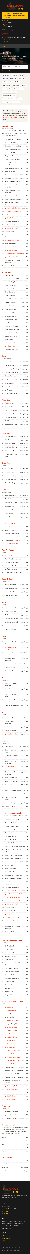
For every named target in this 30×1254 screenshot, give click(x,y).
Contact (4, 1240)
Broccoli (24, 85)
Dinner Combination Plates (9, 92)
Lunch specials (6, 1238)
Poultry (4, 88)
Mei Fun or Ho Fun (14, 82)
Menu (5, 46)
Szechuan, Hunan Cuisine (9, 98)
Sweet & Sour (16, 85)
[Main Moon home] (15, 6)
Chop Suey (21, 78)
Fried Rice (5, 78)
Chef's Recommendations (9, 95)
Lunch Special (6, 75)
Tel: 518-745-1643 (6, 40)
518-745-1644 (13, 117)
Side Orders (16, 102)
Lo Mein (5, 82)
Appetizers (15, 75)
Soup (21, 75)
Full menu (4, 1236)
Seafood (21, 88)
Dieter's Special (6, 102)
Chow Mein (13, 78)
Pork (10, 88)
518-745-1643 (7, 58)
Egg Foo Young (6, 85)
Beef (15, 88)
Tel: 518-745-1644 (6, 42)
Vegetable (20, 98)
